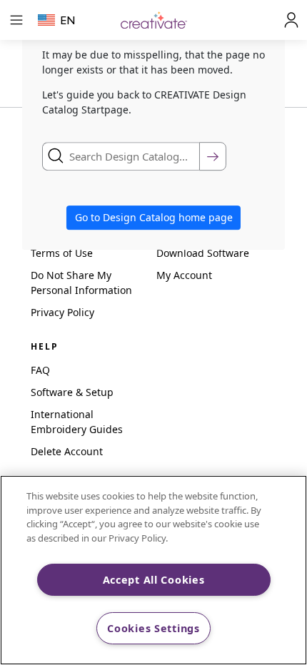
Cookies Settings (153, 628)
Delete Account (67, 451)
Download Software (202, 253)
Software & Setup (72, 392)
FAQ (40, 370)
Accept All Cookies (154, 580)
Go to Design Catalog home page (154, 218)
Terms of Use (62, 253)
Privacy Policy (62, 312)
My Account (184, 275)
